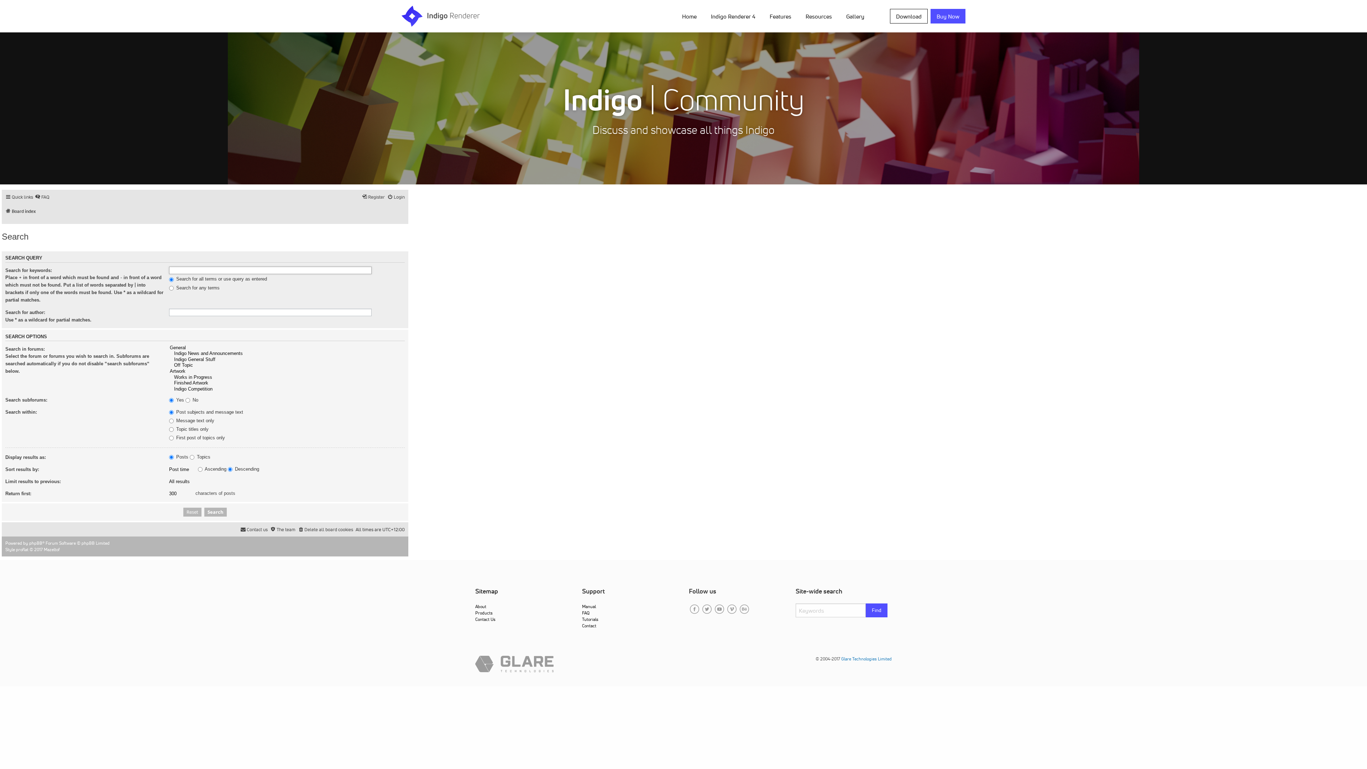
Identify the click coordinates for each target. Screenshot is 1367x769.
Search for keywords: (28, 270)
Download (909, 16)
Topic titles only (192, 429)
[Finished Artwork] (287, 383)
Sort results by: (22, 469)
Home (689, 16)
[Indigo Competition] (287, 389)
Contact (589, 626)
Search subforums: (26, 400)
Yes (179, 400)
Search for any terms (197, 288)
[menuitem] (690, 16)
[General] (287, 348)
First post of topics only (200, 437)
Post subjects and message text (209, 412)
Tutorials (590, 619)
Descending (246, 469)
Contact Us (485, 619)
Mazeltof (52, 549)
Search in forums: (25, 349)
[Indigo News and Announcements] (287, 354)
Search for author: (25, 312)
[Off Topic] (287, 365)
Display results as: (25, 457)
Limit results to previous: (33, 481)
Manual (589, 606)
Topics (202, 457)
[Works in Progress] (287, 378)
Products (484, 613)
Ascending (215, 469)
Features (780, 16)
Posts (181, 457)
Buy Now (948, 16)
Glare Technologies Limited (866, 659)
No (194, 400)
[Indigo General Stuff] (287, 360)
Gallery (855, 16)
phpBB (35, 543)
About (480, 606)
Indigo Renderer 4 (733, 16)
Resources (819, 16)
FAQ (586, 613)
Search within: (21, 412)
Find (876, 610)
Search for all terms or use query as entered (221, 279)
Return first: (18, 493)
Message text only (194, 420)
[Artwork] (287, 371)
